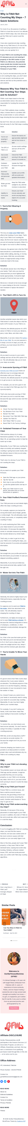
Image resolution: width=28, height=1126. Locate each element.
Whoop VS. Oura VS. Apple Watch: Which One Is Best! (21, 888)
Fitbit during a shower (16, 620)
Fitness (2, 1110)
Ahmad (7, 933)
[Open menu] (26, 4)
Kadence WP (21, 1121)
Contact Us (4, 1097)
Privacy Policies (5, 1103)
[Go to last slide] (4, 924)
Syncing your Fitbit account (9, 371)
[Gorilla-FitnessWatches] (8, 4)
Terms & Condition (6, 1100)
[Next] (23, 924)
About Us (3, 1092)
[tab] (12, 940)
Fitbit (2, 10)
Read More (14, 1008)
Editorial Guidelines (6, 1094)
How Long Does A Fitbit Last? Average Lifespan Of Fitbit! (6, 889)
